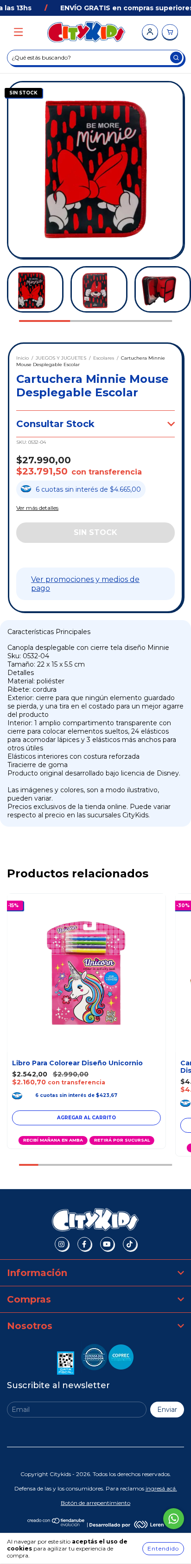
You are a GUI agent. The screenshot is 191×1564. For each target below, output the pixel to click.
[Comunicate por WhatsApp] (173, 1518)
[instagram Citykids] (62, 1244)
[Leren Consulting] (126, 1524)
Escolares (103, 358)
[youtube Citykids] (107, 1244)
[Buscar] (176, 57)
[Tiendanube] (56, 1524)
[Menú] (18, 32)
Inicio (22, 358)
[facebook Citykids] (84, 1244)
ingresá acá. (161, 1488)
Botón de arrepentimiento (95, 1502)
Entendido (163, 1548)
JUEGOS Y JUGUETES (61, 358)
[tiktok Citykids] (130, 1244)
